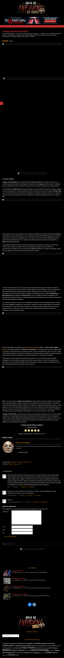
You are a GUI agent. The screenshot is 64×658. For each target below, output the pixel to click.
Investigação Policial (19, 35)
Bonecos (4, 35)
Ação (14, 645)
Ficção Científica (28, 648)
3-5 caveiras (28, 643)
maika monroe (30, 35)
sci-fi (13, 652)
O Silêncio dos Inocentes (32, 347)
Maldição (55, 648)
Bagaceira (19, 646)
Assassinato (51, 643)
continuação (39, 645)
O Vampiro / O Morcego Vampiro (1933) (20, 462)
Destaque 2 (35, 33)
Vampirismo (4, 655)
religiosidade (6, 36)
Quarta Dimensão (42, 572)
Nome (3, 526)
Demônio (44, 645)
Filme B (37, 648)
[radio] (25, 430)
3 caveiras (20, 643)
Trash (54, 652)
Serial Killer (20, 36)
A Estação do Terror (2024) (19, 594)
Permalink (23, 487)
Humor (44, 648)
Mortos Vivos (28, 650)
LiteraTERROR (49, 648)
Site (3, 533)
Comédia (34, 645)
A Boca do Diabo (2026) (18, 586)
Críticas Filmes (27, 33)
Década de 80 (7, 648)
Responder (31, 487)
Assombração (7, 646)
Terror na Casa (42, 652)
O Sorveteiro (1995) (17, 571)
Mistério (36, 35)
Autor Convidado (23, 442)
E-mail (3, 529)
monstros (20, 650)
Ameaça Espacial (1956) (19, 578)
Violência (32, 36)
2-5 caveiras (12, 643)
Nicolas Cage (43, 35)
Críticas (20, 33)
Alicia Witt (58, 33)
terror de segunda (34, 652)
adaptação (44, 643)
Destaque (49, 645)
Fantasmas (18, 648)
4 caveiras (52, 33)
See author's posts (23, 452)
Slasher (21, 652)
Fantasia (12, 648)
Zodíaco (4, 349)
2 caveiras (5, 643)
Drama (54, 645)
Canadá (10, 35)
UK (56, 652)
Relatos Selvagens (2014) (14, 464)
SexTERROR (17, 652)
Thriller (27, 36)
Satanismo (13, 36)
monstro (14, 650)
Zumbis (17, 655)
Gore (41, 648)
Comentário (5, 511)
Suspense (26, 652)
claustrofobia (27, 646)
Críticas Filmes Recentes (44, 588)
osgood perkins (51, 35)
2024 (47, 33)
